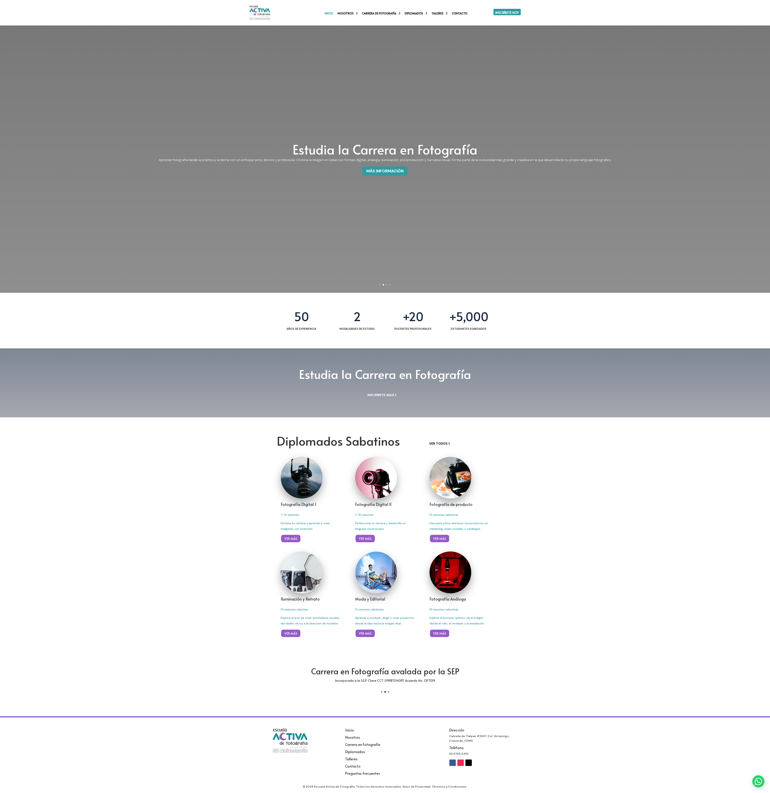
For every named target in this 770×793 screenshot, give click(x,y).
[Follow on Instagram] (460, 763)
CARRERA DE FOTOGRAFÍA (379, 13)
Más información (385, 171)
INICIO (329, 13)
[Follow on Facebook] (452, 763)
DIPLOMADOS (414, 13)
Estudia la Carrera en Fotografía (385, 149)
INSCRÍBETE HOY (507, 12)
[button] (758, 781)
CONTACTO (459, 13)
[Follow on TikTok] (468, 763)
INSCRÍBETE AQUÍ (380, 395)
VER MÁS (290, 538)
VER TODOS (438, 443)
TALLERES (437, 13)
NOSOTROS (346, 13)
